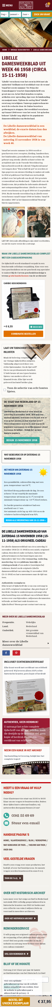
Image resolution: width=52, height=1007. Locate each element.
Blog (31, 840)
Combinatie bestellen (23, 333)
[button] (13, 222)
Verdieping (41, 840)
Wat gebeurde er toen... (15, 844)
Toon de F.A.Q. (11, 878)
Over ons (7, 849)
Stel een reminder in (15, 953)
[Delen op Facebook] (6, 653)
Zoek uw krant (42, 14)
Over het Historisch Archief (19, 918)
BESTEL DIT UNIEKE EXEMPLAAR (15, 1001)
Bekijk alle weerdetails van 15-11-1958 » (26, 520)
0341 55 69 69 (23, 816)
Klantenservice (19, 840)
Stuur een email (26, 823)
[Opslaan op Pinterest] (16, 653)
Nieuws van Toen (37, 844)
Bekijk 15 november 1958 (21, 440)
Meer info (37, 327)
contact (31, 604)
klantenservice (16, 798)
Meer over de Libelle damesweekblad (15, 643)
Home (6, 840)
